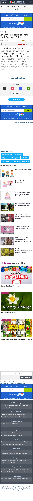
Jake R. (9, 41)
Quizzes (7, 263)
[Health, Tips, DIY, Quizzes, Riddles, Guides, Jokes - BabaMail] (17, 2)
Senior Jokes (5, 161)
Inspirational (16, 467)
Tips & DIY (16, 430)
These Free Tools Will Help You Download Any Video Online (15, 481)
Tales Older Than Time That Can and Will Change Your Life (15, 472)
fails (23, 382)
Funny (8, 32)
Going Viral (16, 458)
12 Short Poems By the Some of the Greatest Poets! (13, 451)
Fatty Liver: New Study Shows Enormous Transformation (14, 407)
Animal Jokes (18, 154)
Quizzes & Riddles (16, 412)
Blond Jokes (25, 161)
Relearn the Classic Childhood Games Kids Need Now (13, 417)
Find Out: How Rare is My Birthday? (9, 462)
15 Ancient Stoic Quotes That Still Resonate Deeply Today (14, 469)
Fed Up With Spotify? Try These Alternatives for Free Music (15, 478)
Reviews (24, 490)
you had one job (13, 383)
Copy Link (17, 93)
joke (20, 382)
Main (1, 32)
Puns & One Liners (7, 154)
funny (11, 382)
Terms (28, 486)
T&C (19, 27)
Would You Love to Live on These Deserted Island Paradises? (15, 426)
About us (20, 486)
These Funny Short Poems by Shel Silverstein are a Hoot (14, 453)
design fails (21, 383)
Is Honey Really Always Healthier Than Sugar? (12, 435)
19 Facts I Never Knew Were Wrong (9, 432)
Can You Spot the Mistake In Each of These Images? (13, 414)
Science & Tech (16, 476)
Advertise (17, 488)
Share (29, 44)
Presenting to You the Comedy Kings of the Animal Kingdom (15, 442)
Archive (8, 490)
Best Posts (26, 488)
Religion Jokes (6, 158)
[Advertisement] (16, 136)
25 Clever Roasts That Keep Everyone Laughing (12, 444)
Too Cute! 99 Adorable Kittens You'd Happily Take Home (14, 460)
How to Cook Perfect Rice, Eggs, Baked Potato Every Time (14, 405)
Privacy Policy (26, 27)
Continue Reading (16, 78)
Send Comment (25, 377)
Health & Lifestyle (16, 403)
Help (13, 486)
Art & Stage (16, 448)
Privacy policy (6, 488)
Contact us (5, 486)
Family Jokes (15, 158)
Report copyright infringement (24, 122)
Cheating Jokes (15, 161)
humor (27, 382)
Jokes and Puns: (7, 151)
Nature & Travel (16, 421)
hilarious (15, 382)
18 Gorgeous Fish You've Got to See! (9, 423)
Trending (16, 490)
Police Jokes (25, 158)
